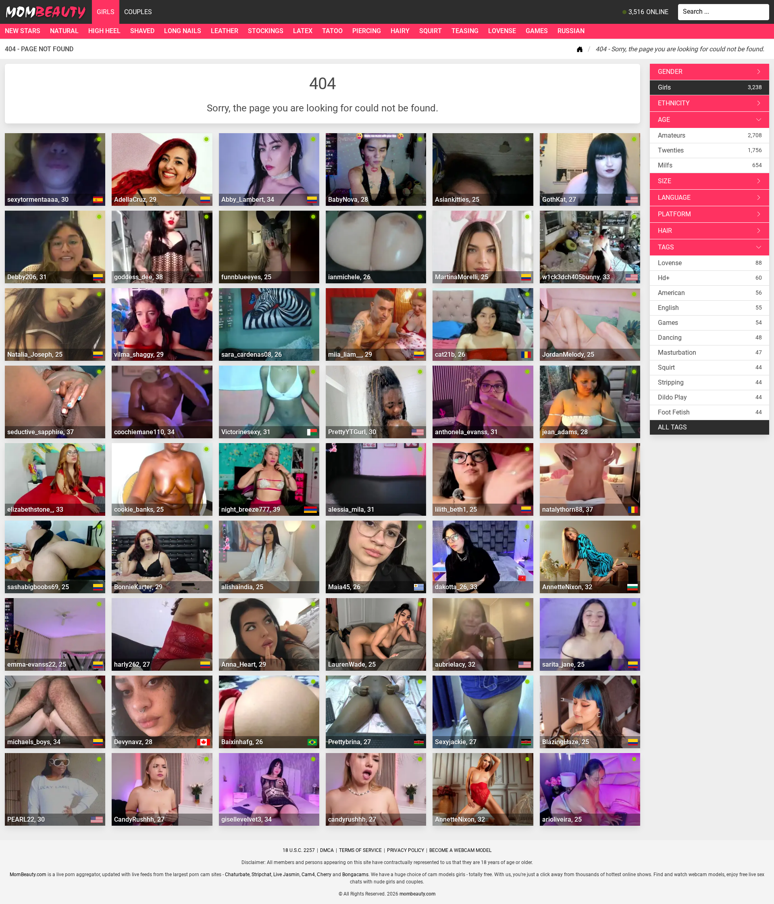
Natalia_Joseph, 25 (34, 354)
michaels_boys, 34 (33, 742)
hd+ (664, 278)
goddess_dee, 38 (138, 277)
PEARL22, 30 (26, 819)
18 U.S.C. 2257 (299, 850)
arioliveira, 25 (562, 819)
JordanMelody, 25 (568, 354)
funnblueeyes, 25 (246, 277)
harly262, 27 (132, 664)
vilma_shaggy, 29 (139, 354)
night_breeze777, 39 (250, 509)
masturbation (677, 352)
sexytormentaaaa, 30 (38, 199)
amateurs (671, 135)
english (668, 308)
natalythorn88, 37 (567, 509)
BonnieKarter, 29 (138, 587)
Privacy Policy (405, 850)
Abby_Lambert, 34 (247, 199)
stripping (671, 382)
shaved (142, 31)
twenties (671, 150)
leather (224, 31)
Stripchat (261, 874)
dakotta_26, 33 (456, 587)
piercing (366, 31)
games (537, 31)
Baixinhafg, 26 (242, 742)
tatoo (332, 31)
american (671, 293)
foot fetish (674, 412)
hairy (400, 31)
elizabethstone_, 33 (35, 509)
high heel (104, 31)
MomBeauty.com (28, 874)
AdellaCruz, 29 (135, 199)
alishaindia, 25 (242, 587)
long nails (182, 31)
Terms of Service (360, 850)
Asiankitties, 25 (457, 199)
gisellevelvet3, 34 (246, 819)
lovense (502, 31)
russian (571, 31)
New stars (22, 31)
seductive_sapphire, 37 (40, 432)
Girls (105, 12)
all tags (672, 427)
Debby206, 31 (27, 277)
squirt (430, 31)
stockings (265, 31)
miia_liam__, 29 (350, 354)
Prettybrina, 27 (349, 742)
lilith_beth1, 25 (456, 509)
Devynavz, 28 (133, 742)
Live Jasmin (286, 874)
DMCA (327, 850)
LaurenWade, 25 (352, 664)
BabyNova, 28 (348, 199)
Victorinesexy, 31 (245, 432)
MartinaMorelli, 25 (461, 277)
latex (302, 31)
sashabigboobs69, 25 (38, 587)
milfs (665, 165)
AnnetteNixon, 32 (567, 587)
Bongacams (355, 874)
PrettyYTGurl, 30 (352, 432)
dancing (670, 337)
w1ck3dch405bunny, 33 (576, 277)
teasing (465, 31)
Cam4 (308, 874)
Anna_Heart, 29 (243, 664)
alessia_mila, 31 (351, 509)
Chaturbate (237, 874)
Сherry (324, 874)
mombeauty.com (417, 894)
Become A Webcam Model (460, 850)
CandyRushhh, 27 (139, 819)
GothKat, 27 (559, 199)
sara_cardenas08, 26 (251, 354)
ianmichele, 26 (349, 277)
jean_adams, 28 (565, 432)
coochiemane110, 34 (144, 432)
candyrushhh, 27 (352, 819)
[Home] (581, 49)
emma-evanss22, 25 (36, 664)
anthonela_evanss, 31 (466, 432)
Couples (138, 12)
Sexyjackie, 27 (455, 742)
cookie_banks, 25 (139, 509)
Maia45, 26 (344, 587)
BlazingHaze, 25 (565, 742)
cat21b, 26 (450, 354)
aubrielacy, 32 (455, 664)
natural (64, 31)
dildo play (672, 397)
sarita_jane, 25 (563, 664)
